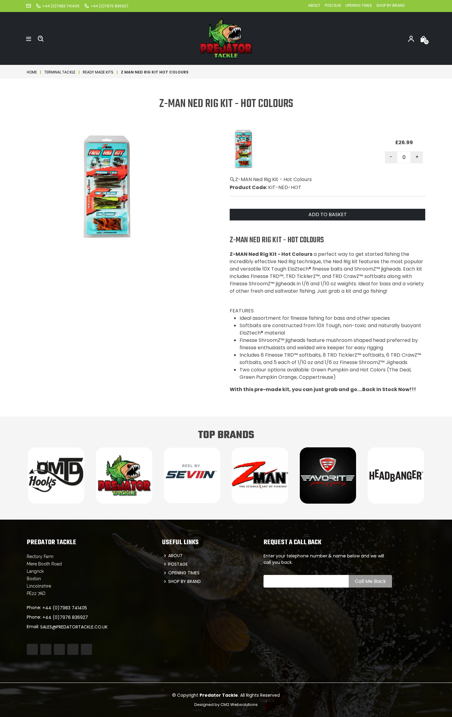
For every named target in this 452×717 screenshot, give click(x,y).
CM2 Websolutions (239, 704)
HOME (32, 72)
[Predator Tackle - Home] (226, 38)
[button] (28, 38)
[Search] (40, 38)
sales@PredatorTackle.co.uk (74, 627)
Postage (333, 5)
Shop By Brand (390, 5)
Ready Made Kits (98, 72)
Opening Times (358, 5)
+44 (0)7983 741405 (64, 608)
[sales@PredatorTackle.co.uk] (28, 5)
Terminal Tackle (59, 72)
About (314, 5)
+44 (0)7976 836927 (65, 617)
